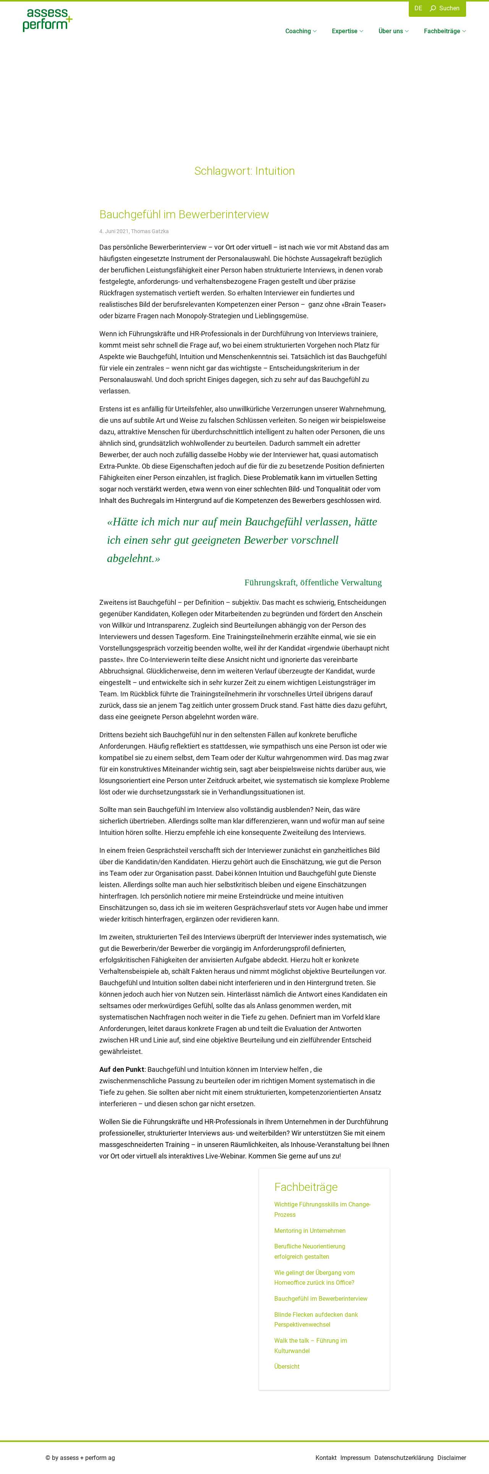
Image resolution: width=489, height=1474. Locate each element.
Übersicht (287, 1366)
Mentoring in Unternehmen (310, 1230)
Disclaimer (451, 1457)
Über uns (391, 31)
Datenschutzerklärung (404, 1457)
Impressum (355, 1457)
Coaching (298, 31)
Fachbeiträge (442, 31)
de (418, 8)
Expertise (345, 31)
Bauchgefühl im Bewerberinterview (184, 214)
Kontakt (326, 1457)
